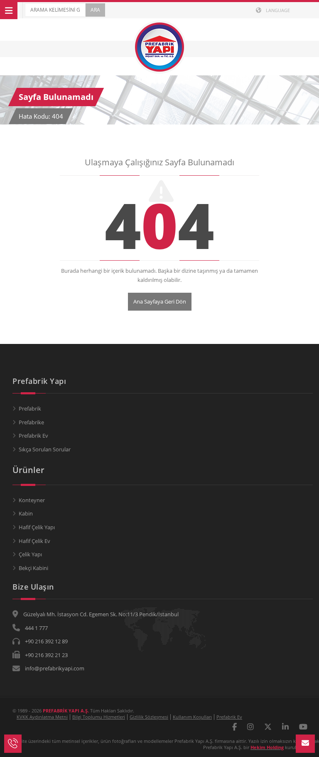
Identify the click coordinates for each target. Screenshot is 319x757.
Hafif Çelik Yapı (37, 527)
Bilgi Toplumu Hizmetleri (98, 717)
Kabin (26, 513)
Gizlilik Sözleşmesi (149, 717)
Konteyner (32, 500)
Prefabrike (31, 422)
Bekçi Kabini (33, 568)
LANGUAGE (277, 10)
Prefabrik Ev (33, 435)
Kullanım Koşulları (192, 717)
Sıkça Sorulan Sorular (45, 449)
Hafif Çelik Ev (34, 541)
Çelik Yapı (30, 554)
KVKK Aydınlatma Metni (42, 717)
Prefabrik (30, 408)
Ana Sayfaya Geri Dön (159, 301)
